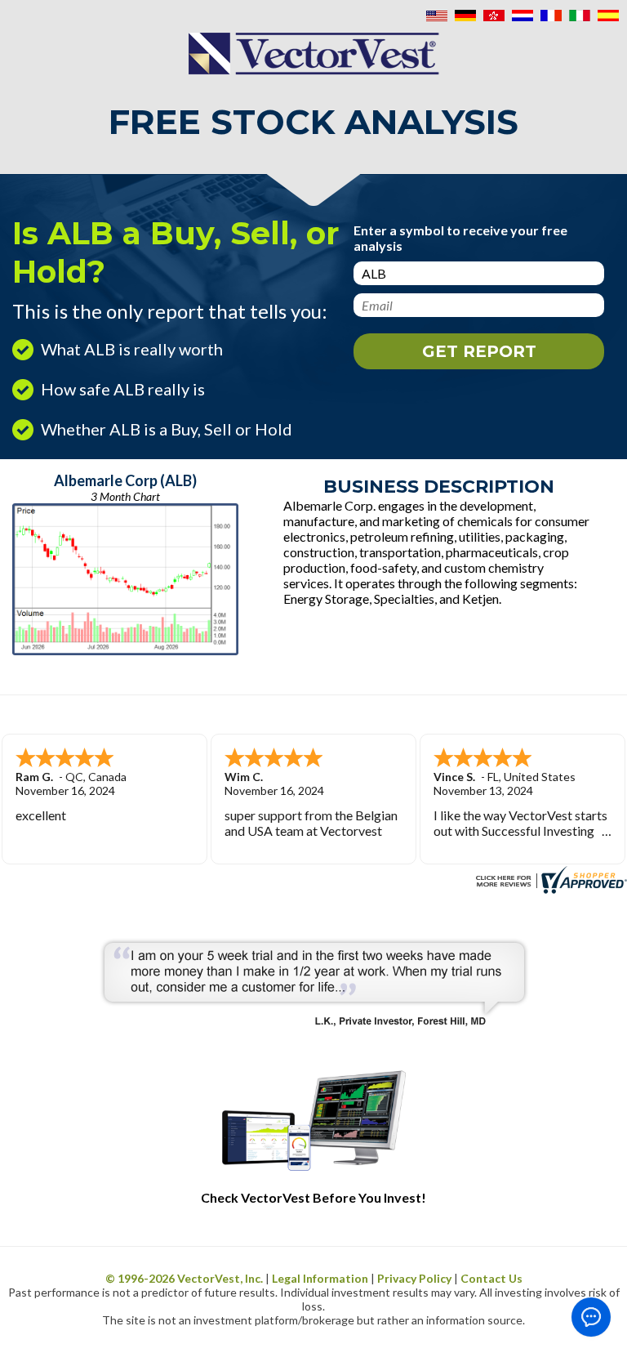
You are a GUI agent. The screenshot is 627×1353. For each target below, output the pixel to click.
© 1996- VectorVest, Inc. (184, 1278)
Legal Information (320, 1278)
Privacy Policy (414, 1278)
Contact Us (491, 1278)
